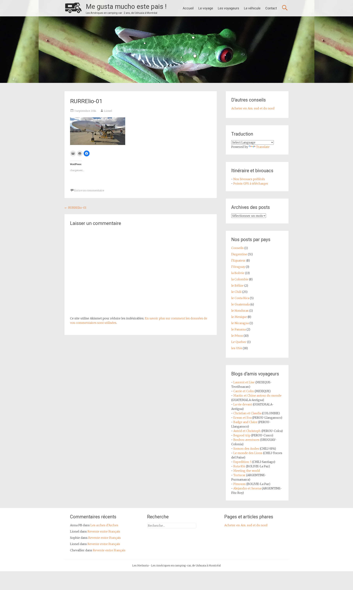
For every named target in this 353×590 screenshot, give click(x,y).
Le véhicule (252, 8)
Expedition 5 (242, 462)
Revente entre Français (104, 531)
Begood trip (241, 435)
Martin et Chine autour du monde (257, 395)
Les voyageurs (228, 8)
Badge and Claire (245, 422)
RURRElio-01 (75, 207)
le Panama (238, 329)
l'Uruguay (238, 267)
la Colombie (239, 279)
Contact (271, 8)
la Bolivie (237, 273)
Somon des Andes (246, 448)
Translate (263, 147)
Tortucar (239, 475)
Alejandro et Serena (247, 488)
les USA (236, 348)
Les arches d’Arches (104, 525)
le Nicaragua (240, 323)
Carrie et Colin (243, 391)
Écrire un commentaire (89, 190)
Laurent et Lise (244, 382)
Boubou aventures (246, 440)
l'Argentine (239, 254)
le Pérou (237, 335)
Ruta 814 (239, 466)
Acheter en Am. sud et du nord (252, 108)
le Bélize (237, 285)
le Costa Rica (240, 298)
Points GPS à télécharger (250, 183)
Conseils (237, 248)
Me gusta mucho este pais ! (126, 6)
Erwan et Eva (242, 417)
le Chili (236, 292)
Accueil (188, 8)
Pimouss (239, 484)
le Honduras (240, 310)
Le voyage (205, 8)
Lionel (108, 111)
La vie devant (242, 404)
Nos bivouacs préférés (249, 179)
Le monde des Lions (247, 453)
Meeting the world (246, 470)
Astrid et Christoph (247, 431)
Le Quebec (238, 342)
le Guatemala (240, 304)
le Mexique (239, 317)
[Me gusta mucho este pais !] (73, 8)
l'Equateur (238, 260)
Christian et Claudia (247, 413)
